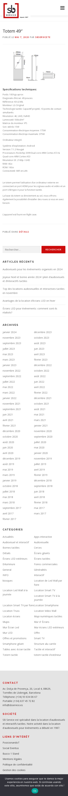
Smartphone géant (13, 643)
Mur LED (8, 632)
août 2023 (40, 343)
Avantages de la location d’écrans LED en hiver (29, 300)
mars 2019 (9, 475)
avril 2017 (8, 513)
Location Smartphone (46, 605)
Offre (37, 632)
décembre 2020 (11, 431)
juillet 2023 (9, 348)
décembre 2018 (43, 480)
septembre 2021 (12, 409)
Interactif (39, 575)
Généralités (40, 569)
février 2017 (9, 519)
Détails (24, 231)
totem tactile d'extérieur (47, 654)
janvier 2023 (9, 365)
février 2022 (40, 392)
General (7, 569)
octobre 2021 (41, 403)
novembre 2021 (11, 403)
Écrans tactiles (42, 558)
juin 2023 (39, 348)
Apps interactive (43, 536)
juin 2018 (39, 491)
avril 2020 (8, 453)
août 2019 (8, 464)
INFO (6, 575)
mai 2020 (39, 447)
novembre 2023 (11, 337)
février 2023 (40, 359)
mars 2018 (9, 502)
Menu (62, 7)
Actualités (8, 536)
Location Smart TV (44, 590)
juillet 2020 (40, 442)
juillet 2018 (9, 491)
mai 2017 (39, 508)
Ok (34, 790)
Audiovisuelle (41, 542)
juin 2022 (39, 381)
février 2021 (9, 425)
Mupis (6, 622)
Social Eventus (11, 748)
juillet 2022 (9, 381)
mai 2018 (8, 497)
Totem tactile (10, 654)
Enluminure (9, 564)
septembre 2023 (12, 343)
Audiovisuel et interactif (16, 542)
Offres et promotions (15, 638)
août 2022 (40, 376)
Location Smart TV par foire (18, 605)
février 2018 (40, 502)
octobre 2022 (41, 370)
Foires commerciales (46, 564)
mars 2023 (9, 359)
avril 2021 (8, 420)
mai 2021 (39, 414)
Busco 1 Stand (11, 753)
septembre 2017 (12, 508)
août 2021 (40, 409)
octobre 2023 (41, 337)
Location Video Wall (45, 610)
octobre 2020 (10, 436)
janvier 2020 (41, 453)
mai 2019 (8, 469)
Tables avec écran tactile (17, 649)
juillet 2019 (40, 464)
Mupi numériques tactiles (48, 616)
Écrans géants (42, 553)
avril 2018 (39, 497)
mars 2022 (9, 392)
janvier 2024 (9, 332)
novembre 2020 (43, 431)
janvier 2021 (41, 425)
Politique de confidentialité (17, 764)
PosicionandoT (11, 742)
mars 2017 (40, 513)
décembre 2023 (43, 332)
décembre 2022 (43, 365)
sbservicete (43, 37)
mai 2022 (8, 387)
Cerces (38, 547)
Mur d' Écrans (41, 622)
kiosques (8, 580)
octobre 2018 (10, 486)
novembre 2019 (43, 458)
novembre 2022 (11, 370)
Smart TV (39, 638)
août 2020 (8, 442)
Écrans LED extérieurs (15, 558)
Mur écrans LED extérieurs (49, 627)
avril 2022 (39, 387)
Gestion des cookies (14, 770)
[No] (63, 785)
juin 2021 (8, 414)
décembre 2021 (43, 398)
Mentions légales (12, 759)
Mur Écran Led (11, 627)
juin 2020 (8, 447)
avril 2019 (39, 469)
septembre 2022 (12, 376)
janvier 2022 (9, 398)
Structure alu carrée (45, 643)
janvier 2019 (9, 480)
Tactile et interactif (44, 649)
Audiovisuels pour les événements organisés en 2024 (32, 269)
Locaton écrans (11, 616)
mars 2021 (40, 420)
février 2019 (40, 475)
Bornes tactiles (11, 547)
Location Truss (11, 610)
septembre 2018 (43, 486)
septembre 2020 (43, 436)
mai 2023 (8, 354)
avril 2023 (39, 354)
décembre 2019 (11, 458)
